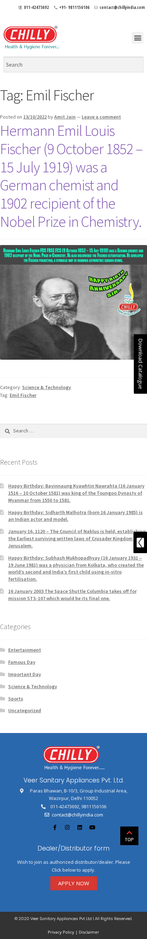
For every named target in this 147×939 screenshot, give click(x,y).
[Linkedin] (80, 827)
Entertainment (24, 650)
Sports (15, 698)
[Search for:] (73, 430)
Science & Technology (46, 387)
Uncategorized (24, 710)
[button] (137, 38)
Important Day (24, 674)
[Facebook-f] (55, 827)
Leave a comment (101, 117)
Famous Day (21, 662)
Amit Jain (65, 117)
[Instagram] (67, 827)
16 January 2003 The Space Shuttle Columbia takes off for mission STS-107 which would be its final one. (72, 595)
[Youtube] (92, 827)
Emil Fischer (23, 395)
